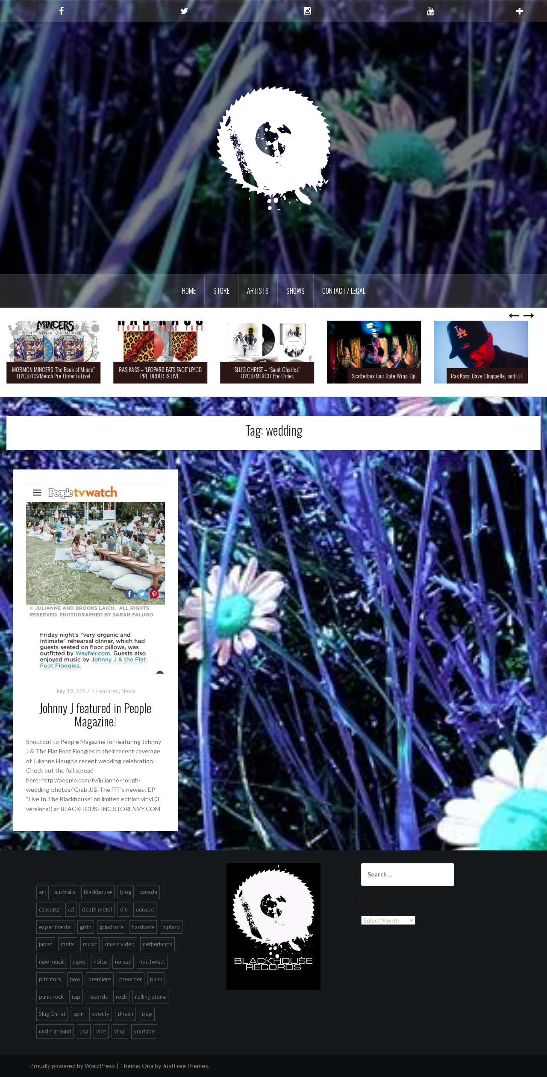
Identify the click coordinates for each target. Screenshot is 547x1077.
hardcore (143, 927)
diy (124, 909)
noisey (123, 961)
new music (52, 961)
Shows (295, 291)
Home (189, 291)
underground (55, 1031)
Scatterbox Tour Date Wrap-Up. (390, 375)
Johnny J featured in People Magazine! (95, 714)
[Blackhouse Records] (273, 147)
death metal (97, 909)
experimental (55, 927)
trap (146, 1013)
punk (156, 979)
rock (121, 996)
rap (76, 996)
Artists (258, 291)
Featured (107, 691)
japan (46, 944)
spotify (100, 1013)
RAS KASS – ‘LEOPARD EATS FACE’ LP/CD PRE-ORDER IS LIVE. (166, 372)
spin (79, 1013)
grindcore (112, 927)
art (42, 891)
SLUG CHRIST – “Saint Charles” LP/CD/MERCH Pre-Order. (273, 372)
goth (85, 927)
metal (68, 944)
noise (100, 961)
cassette (49, 909)
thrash (125, 1013)
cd (71, 909)
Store (221, 291)
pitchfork (50, 979)
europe (145, 909)
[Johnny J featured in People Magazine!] (95, 577)
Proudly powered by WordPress (72, 1065)
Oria (147, 1065)
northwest (152, 961)
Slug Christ (52, 1013)
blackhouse (98, 891)
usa (83, 1031)
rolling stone (150, 996)
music (90, 944)
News (128, 691)
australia (65, 891)
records (98, 996)
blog (125, 891)
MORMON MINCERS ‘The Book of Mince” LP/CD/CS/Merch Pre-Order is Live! (59, 372)
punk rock (51, 996)
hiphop (171, 927)
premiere (99, 979)
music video (120, 944)
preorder (130, 979)
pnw (75, 979)
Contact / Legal (343, 291)
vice (101, 1031)
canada (148, 891)
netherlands (157, 944)
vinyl (120, 1031)
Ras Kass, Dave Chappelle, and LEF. (493, 375)
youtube (144, 1031)
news (79, 961)
